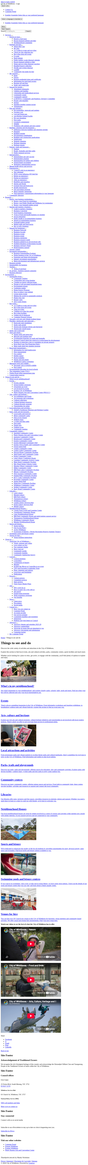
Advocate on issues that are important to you (29, 628)
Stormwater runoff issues (22, 329)
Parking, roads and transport (18, 147)
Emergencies (13, 168)
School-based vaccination (22, 162)
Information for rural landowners (25, 350)
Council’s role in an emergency (24, 170)
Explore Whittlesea (11, 1148)
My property (13, 74)
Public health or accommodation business (28, 218)
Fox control (18, 354)
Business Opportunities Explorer (25, 253)
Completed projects (20, 580)
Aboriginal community (21, 89)
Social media (18, 605)
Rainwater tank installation (23, 323)
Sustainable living (15, 276)
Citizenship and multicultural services (26, 93)
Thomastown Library (21, 499)
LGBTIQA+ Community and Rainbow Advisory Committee (34, 99)
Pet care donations (20, 118)
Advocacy (12, 622)
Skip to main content (8, 2)
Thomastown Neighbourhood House (26, 518)
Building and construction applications (27, 137)
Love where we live (20, 545)
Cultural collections (20, 400)
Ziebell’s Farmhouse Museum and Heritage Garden (31, 410)
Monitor (16, 564)
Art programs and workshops (23, 398)
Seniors (16, 103)
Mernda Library (19, 495)
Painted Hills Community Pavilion (25, 476)
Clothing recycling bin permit (24, 311)
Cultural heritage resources (23, 402)
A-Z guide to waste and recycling (25, 50)
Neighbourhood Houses (17, 508)
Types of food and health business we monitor (29, 215)
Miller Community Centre (22, 468)
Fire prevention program (22, 189)
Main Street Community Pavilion (25, 462)
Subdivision (18, 139)
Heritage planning (20, 143)
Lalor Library (18, 493)
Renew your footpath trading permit (26, 205)
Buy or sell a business (21, 226)
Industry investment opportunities (25, 259)
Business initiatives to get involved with (27, 242)
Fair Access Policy (20, 528)
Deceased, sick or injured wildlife (25, 365)
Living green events (20, 294)
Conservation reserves (16, 375)
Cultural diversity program (23, 404)
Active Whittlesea (20, 530)
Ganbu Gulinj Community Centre (25, 450)
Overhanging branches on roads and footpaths (29, 338)
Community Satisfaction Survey (24, 555)
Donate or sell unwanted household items (28, 284)
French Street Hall (20, 447)
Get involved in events (21, 389)
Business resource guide (22, 240)
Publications (18, 574)
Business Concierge (20, 211)
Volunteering (18, 106)
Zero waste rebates (20, 302)
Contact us (13, 607)
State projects (18, 582)
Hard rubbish (18, 58)
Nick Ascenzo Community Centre (25, 474)
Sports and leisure (15, 524)
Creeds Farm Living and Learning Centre (28, 510)
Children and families (21, 91)
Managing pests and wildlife (19, 363)
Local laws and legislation (22, 572)
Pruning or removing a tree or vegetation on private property (34, 342)
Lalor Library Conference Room (25, 458)
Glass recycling (19, 309)
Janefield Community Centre (23, 433)
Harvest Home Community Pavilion (26, 452)
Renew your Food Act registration (25, 201)
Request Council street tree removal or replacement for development (37, 340)
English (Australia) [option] (24, 23)
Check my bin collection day (23, 52)
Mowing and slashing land (23, 336)
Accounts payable (20, 613)
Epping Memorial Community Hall (25, 443)
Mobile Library (19, 506)
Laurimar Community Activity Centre (26, 460)
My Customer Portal (16, 634)
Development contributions (23, 135)
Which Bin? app (19, 46)
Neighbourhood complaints (23, 43)
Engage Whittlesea (11, 1146)
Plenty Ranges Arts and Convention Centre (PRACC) (32, 392)
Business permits (15, 263)
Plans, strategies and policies (23, 570)
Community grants (20, 95)
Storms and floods (20, 184)
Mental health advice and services (20, 166)
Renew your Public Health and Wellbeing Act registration (33, 203)
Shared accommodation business (25, 220)
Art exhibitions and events (22, 396)
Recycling (12, 304)
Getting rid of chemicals (22, 315)
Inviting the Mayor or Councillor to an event (29, 566)
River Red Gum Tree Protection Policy (27, 344)
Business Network (20, 230)
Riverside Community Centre (24, 479)
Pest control (18, 367)
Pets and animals (15, 108)
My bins (16, 48)
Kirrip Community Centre (22, 456)
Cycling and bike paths (21, 421)
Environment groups (21, 286)
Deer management (20, 352)
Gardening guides (20, 288)
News (11, 599)
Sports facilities (19, 526)
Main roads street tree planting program (27, 346)
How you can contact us (22, 609)
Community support (20, 97)
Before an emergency (21, 176)
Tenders (12, 267)
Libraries (12, 491)
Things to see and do (12, 377)
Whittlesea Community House (24, 520)
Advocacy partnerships (21, 626)
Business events (19, 234)
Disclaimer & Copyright (22, 1161)
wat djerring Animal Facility (23, 116)
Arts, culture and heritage (18, 394)
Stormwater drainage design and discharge (28, 327)
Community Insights (20, 553)
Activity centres (14, 249)
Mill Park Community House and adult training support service (35, 516)
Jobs (10, 586)
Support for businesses (17, 228)
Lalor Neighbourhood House (23, 514)
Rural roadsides (19, 358)
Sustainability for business (18, 265)
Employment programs (21, 593)
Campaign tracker (20, 632)
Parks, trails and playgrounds (19, 412)
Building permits (19, 133)
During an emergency (21, 178)
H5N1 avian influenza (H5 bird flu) (26, 174)
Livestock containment (21, 122)
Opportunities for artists (22, 406)
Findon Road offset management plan (22, 373)
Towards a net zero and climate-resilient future (25, 319)
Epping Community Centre (23, 441)
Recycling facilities (20, 313)
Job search (17, 591)
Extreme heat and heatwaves (23, 186)
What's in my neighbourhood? (19, 379)
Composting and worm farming (24, 280)
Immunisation (14, 155)
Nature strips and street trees (23, 334)
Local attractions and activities (19, 408)
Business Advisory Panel (22, 246)
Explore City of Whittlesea (23, 390)
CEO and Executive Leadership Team (26, 568)
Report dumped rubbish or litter (24, 62)
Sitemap (34, 1161)
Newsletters (18, 603)
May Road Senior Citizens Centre (25, 464)
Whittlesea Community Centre (24, 485)
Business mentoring (20, 238)
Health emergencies (20, 188)
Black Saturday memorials (23, 191)
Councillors (18, 561)
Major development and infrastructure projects (29, 261)
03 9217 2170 (5, 1086)
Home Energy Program (22, 290)
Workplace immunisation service (25, 164)
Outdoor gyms (19, 427)
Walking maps (18, 419)
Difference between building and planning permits (31, 130)
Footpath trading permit (22, 222)
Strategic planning (20, 141)
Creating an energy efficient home (25, 282)
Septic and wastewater (21, 85)
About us (8, 539)
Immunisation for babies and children (26, 160)
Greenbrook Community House (24, 512)
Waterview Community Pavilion (25, 483)
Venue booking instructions (23, 537)
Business (8, 197)
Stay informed (18, 172)
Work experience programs (23, 595)
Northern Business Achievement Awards (27, 244)
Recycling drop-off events (22, 54)
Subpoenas (17, 619)
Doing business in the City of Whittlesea (27, 255)
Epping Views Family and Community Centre (29, 445)
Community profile (20, 551)
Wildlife (16, 124)
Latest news (18, 601)
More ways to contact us (9, 1106)
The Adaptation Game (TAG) (19, 371)
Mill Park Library (20, 497)
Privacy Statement (7, 1161)
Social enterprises (20, 217)
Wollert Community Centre (23, 487)
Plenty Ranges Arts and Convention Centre (28, 435)
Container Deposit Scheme (23, 317)
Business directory (15, 273)
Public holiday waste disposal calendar (27, 60)
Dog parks (17, 120)
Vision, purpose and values (23, 543)
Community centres (16, 431)
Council (12, 557)
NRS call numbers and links (10, 1103)
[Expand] (12, 35)
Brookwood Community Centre (24, 439)
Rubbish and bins (15, 45)
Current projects (19, 578)
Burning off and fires (21, 83)
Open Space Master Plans (22, 584)
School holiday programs (22, 385)
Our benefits (18, 597)
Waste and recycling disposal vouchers (27, 64)
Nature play (18, 425)
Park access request (20, 418)
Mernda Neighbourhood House (24, 522)
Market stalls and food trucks (23, 224)
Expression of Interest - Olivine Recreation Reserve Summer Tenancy (37, 532)
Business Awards (19, 232)
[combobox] (12, 19)
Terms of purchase (20, 269)
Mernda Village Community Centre (26, 466)
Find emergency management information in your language (34, 193)
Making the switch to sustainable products (28, 296)
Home (3, 638)
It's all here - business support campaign (22, 271)
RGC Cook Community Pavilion (25, 477)
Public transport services (22, 153)
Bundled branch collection (23, 66)
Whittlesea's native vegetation (24, 361)
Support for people (15, 87)
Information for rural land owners (25, 81)
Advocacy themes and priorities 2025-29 (27, 624)
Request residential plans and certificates (27, 79)
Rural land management (17, 348)
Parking (16, 149)
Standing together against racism (25, 104)
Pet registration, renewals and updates (26, 110)
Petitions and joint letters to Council (26, 620)
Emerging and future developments (25, 257)
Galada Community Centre (23, 448)
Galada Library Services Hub (24, 503)
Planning (17, 131)
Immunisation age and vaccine (24, 157)
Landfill (16, 70)
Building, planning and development (21, 128)
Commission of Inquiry (21, 562)
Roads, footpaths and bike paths (24, 151)
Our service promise (20, 615)
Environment (9, 275)
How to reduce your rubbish (23, 292)
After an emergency (20, 180)
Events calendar (19, 383)
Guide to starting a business (23, 209)
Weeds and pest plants (21, 360)
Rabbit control (18, 356)
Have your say (19, 549)
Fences (16, 77)
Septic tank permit (20, 325)
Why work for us (19, 588)
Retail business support (21, 247)
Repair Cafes (18, 300)
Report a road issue (20, 39)
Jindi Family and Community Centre (26, 454)
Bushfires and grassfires (22, 182)
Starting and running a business (20, 207)
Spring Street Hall (20, 481)
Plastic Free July (19, 298)
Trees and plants (14, 333)
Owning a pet (18, 112)
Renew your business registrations (21, 199)
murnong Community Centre (23, 437)
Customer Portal (19, 611)
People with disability (21, 101)
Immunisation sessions (21, 159)
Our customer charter (21, 547)
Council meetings (20, 559)
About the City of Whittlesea (19, 541)
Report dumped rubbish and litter (25, 41)
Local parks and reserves (22, 414)
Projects (12, 576)
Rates (15, 75)
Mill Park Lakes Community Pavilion (26, 470)
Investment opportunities (17, 251)
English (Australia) (24, 15)
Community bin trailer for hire (24, 72)
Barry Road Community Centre (24, 489)
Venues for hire (14, 535)
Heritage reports (19, 145)
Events (11, 381)
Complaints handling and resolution (26, 617)
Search (3, 31)
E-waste (16, 56)
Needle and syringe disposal (23, 68)
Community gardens (20, 278)
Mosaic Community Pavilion (23, 472)
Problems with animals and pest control (27, 126)
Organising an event (20, 387)
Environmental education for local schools (23, 369)
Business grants (19, 236)
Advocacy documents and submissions (27, 630)
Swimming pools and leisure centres (21, 534)
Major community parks (22, 416)
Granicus (31, 1163)
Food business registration (22, 213)
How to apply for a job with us (24, 590)
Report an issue (14, 37)
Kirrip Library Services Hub (23, 505)
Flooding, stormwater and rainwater (21, 321)
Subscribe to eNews (7, 1131)
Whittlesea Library (20, 501)
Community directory (16, 195)
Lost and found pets (20, 114)
